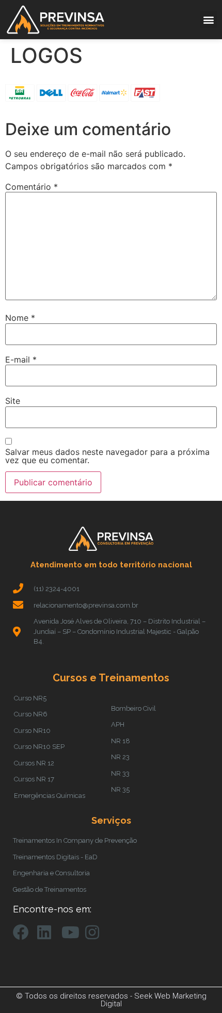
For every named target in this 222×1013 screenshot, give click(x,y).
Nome (20, 318)
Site (12, 401)
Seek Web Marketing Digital (154, 999)
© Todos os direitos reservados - (75, 996)
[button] (208, 19)
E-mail (21, 359)
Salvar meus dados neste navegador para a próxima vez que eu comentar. (107, 456)
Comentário (31, 187)
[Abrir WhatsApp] (196, 987)
